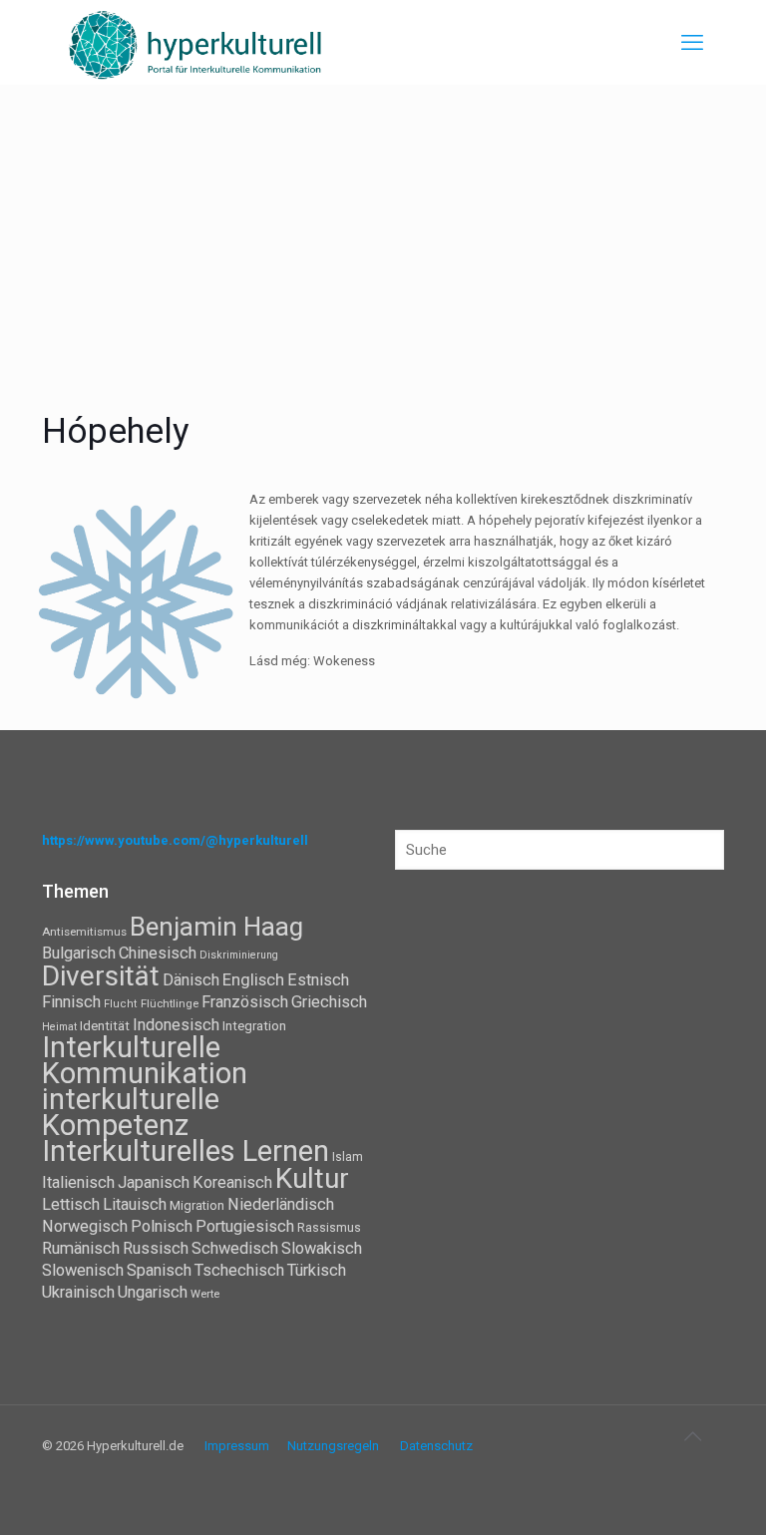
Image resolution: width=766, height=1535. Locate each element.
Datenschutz (436, 1445)
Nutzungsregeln (333, 1445)
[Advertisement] (383, 234)
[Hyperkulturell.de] (196, 42)
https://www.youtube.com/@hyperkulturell (175, 840)
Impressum (236, 1445)
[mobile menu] (692, 43)
